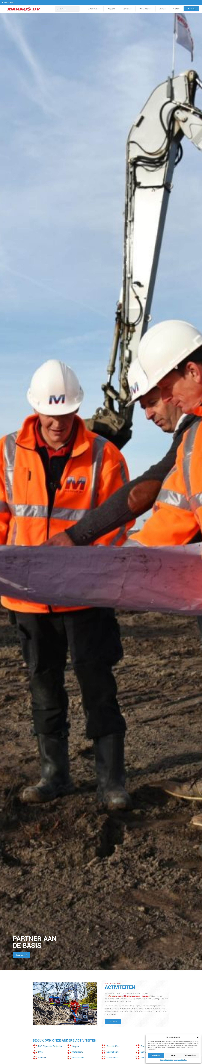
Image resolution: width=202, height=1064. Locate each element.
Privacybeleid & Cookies (166, 1060)
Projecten (111, 9)
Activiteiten (92, 9)
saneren (114, 996)
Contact (176, 9)
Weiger (173, 1055)
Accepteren (156, 1055)
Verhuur (126, 9)
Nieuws (162, 9)
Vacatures (191, 9)
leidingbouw (127, 996)
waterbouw (136, 996)
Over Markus (144, 9)
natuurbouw (146, 996)
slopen (120, 996)
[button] (198, 1037)
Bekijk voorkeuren (191, 1055)
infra (109, 996)
